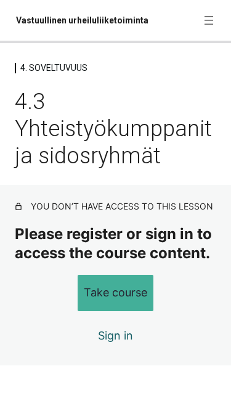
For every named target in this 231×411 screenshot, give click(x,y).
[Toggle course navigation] (208, 20)
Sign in (115, 335)
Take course (115, 292)
